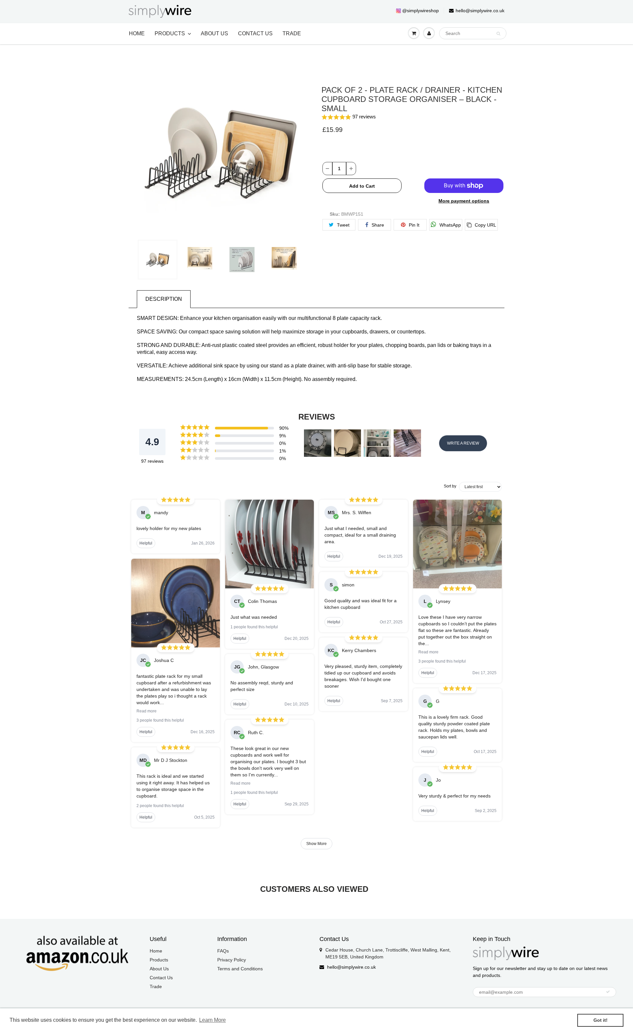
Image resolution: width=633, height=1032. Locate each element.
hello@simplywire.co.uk (480, 10)
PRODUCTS (170, 33)
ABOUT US (214, 33)
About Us (159, 968)
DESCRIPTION (163, 299)
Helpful (145, 543)
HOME (137, 33)
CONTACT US (255, 33)
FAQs (223, 951)
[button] (412, 117)
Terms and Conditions (240, 968)
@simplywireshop (420, 10)
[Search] (498, 33)
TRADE (292, 33)
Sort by (450, 486)
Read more (146, 711)
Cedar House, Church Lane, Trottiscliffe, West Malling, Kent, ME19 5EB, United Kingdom (388, 953)
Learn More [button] (212, 1020)
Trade (156, 986)
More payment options (463, 200)
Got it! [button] (600, 1020)
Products (159, 959)
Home (156, 951)
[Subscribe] (608, 991)
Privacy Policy (231, 959)
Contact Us (161, 977)
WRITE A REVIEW (463, 443)
